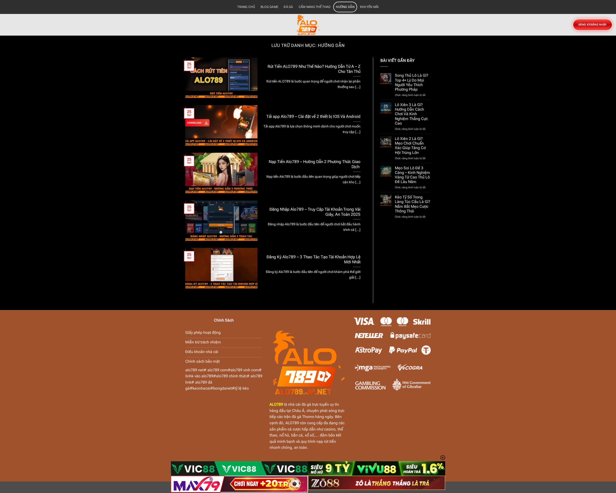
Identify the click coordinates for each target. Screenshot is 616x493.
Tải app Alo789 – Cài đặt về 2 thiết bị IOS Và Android (313, 116)
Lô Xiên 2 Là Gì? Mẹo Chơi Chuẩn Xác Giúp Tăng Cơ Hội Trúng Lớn (410, 145)
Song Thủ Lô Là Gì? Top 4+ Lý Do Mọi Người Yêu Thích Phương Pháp (411, 82)
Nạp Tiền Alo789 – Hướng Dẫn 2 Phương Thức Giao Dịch (314, 164)
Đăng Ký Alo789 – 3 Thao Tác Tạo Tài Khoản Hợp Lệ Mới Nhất (313, 260)
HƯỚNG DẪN (345, 7)
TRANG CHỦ (246, 7)
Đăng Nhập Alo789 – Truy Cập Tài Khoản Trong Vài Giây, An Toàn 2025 (315, 212)
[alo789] (308, 25)
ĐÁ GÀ (288, 7)
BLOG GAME (269, 7)
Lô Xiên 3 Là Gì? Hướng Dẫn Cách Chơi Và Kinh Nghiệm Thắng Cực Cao (411, 114)
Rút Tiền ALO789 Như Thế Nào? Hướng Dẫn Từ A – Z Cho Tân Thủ (314, 69)
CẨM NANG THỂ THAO (314, 7)
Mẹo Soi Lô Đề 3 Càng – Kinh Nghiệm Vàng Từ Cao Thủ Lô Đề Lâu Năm (412, 175)
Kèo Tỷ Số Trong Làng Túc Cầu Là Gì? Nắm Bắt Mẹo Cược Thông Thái (412, 204)
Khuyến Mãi (369, 7)
